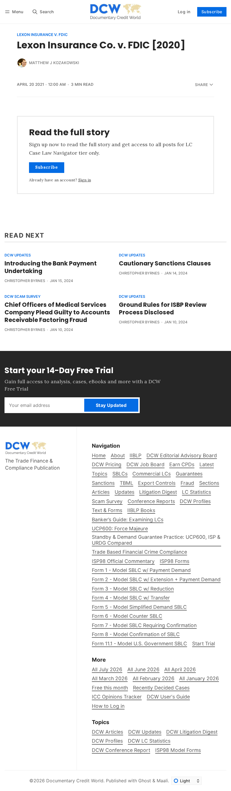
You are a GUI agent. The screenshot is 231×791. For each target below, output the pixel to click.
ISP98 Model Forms (178, 750)
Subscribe (211, 11)
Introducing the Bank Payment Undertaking (51, 267)
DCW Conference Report (121, 750)
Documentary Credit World (74, 780)
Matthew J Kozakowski (54, 62)
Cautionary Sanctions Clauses (165, 263)
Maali (162, 780)
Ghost (144, 780)
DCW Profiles (107, 741)
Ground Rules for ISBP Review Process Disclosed (162, 308)
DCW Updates (18, 255)
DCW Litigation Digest (191, 732)
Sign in (84, 179)
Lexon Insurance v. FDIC (42, 35)
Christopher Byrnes (25, 281)
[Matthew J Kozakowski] (22, 63)
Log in (184, 11)
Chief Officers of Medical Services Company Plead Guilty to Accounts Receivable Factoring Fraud (57, 312)
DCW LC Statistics (149, 741)
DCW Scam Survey (23, 297)
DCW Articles (107, 732)
